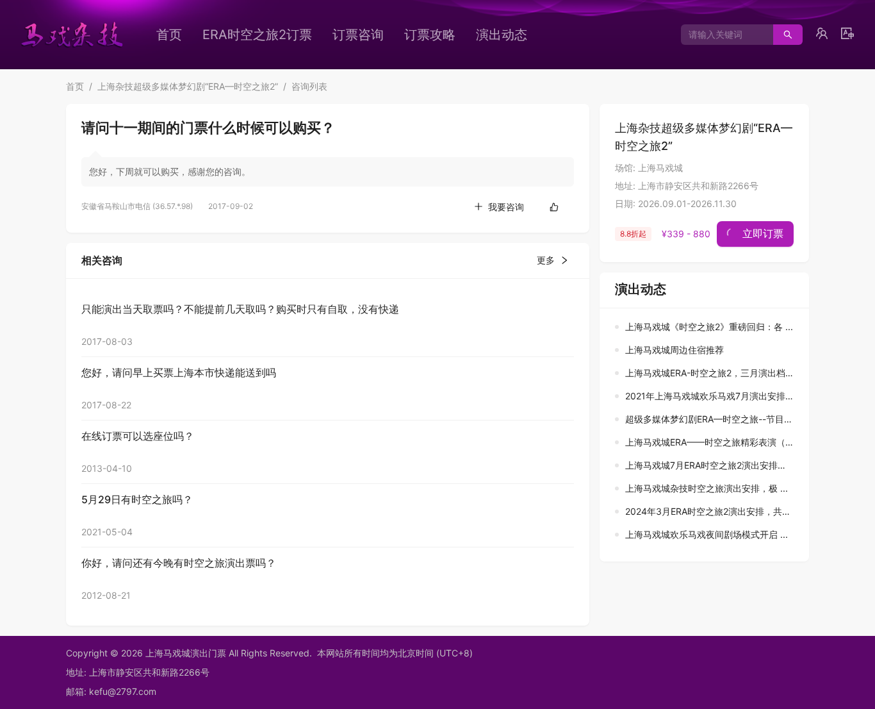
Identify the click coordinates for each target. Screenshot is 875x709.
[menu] (364, 34)
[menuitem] (169, 34)
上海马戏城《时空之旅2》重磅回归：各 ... (709, 326)
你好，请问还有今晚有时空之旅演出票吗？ (178, 562)
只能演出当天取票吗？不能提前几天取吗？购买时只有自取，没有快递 (240, 309)
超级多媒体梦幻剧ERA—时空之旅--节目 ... (709, 418)
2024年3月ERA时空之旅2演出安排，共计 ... (713, 511)
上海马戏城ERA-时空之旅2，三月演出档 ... (710, 372)
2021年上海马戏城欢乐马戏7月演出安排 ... (710, 395)
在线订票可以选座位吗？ (137, 436)
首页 (169, 34)
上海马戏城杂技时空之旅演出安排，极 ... (706, 488)
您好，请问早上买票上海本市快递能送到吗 (178, 372)
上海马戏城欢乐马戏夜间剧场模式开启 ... (706, 534)
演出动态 (501, 34)
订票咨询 (358, 34)
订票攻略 (429, 34)
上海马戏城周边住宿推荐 (674, 349)
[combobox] (722, 35)
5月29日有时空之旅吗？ (137, 499)
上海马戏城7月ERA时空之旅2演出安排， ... (711, 465)
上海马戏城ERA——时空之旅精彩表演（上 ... (715, 442)
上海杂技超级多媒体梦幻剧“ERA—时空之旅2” (187, 86)
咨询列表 (309, 86)
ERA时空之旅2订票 (257, 34)
